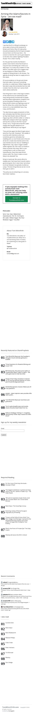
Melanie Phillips (10, 638)
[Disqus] (16, 282)
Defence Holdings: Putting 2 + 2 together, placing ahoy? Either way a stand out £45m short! (18, 414)
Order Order (9, 643)
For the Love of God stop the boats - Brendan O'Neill (16, 484)
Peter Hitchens (9, 647)
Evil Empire (20, 216)
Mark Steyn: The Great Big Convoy (15, 506)
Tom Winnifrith (8, 607)
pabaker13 (6, 594)
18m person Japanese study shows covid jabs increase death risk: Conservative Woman (17, 499)
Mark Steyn (8, 628)
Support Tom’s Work (23, 3)
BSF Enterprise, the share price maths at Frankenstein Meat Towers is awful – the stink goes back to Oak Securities (17, 372)
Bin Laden (6, 218)
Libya (11, 214)
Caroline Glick (9, 623)
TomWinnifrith (5, 3)
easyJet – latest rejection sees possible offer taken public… (18, 394)
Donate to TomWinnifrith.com (16, 199)
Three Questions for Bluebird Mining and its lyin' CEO (17, 365)
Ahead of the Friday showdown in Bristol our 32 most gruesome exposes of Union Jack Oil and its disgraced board (17, 380)
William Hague (14, 218)
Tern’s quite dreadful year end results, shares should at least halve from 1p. (16, 407)
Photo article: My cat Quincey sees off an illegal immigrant (14, 602)
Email (2, 428)
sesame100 (6, 588)
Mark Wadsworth (10, 633)
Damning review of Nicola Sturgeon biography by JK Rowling (16, 511)
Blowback (6, 220)
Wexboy (7, 657)
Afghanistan (17, 214)
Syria (4, 214)
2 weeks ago (7, 610)
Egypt (11, 220)
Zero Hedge (9, 662)
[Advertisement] (16, 456)
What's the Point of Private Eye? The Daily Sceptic (18, 529)
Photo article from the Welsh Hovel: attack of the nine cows (15, 584)
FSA (13, 216)
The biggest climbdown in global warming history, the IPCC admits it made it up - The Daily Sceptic (18, 491)
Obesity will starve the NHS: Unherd (16, 535)
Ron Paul (21, 218)
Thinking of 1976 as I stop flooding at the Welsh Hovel (14, 590)
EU (15, 216)
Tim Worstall (9, 652)
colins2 (5, 582)
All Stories (4, 9)
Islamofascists (7, 216)
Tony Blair (16, 220)
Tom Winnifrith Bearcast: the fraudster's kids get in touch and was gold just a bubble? (17, 357)
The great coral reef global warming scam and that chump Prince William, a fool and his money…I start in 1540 (16, 597)
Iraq (7, 214)
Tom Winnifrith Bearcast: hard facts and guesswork (17, 400)
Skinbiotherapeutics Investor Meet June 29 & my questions (18, 387)
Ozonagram (11, 711)
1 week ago (25, 597)
